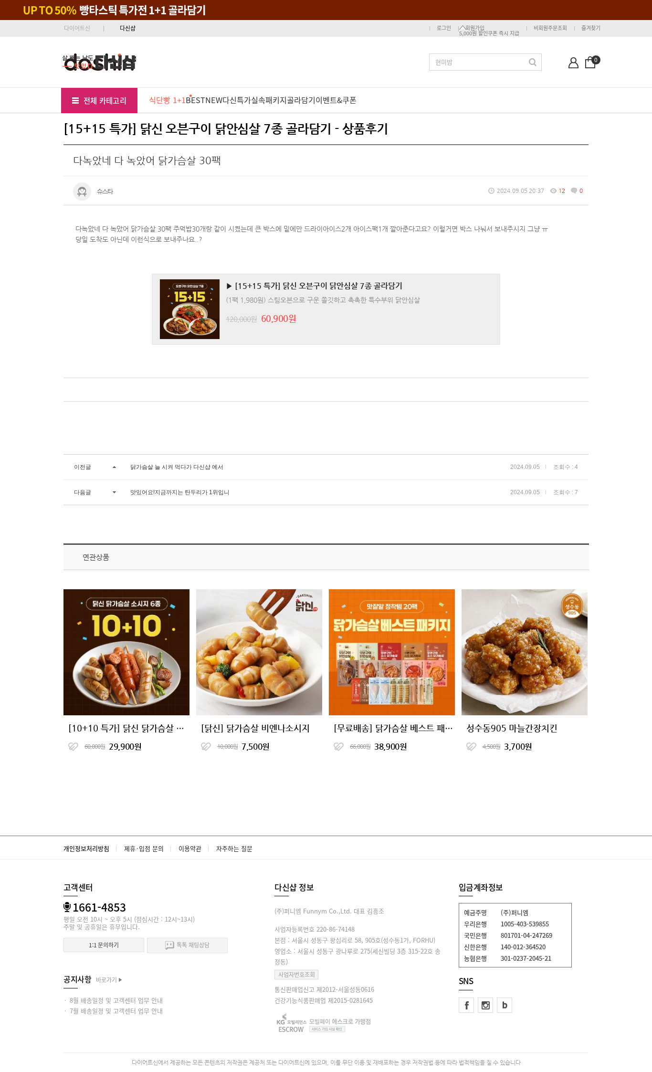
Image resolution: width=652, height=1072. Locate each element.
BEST (195, 100)
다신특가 (236, 100)
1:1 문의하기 (104, 945)
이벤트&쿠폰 (336, 100)
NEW (213, 100)
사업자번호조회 (296, 974)
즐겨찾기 (590, 28)
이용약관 (190, 848)
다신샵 (128, 28)
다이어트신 (77, 28)
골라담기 (301, 100)
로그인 (444, 28)
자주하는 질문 (234, 848)
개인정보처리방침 (86, 848)
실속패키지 (269, 100)
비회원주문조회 (550, 28)
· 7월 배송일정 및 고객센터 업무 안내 (113, 1010)
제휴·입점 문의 (144, 848)
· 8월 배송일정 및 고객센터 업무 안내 (113, 1000)
